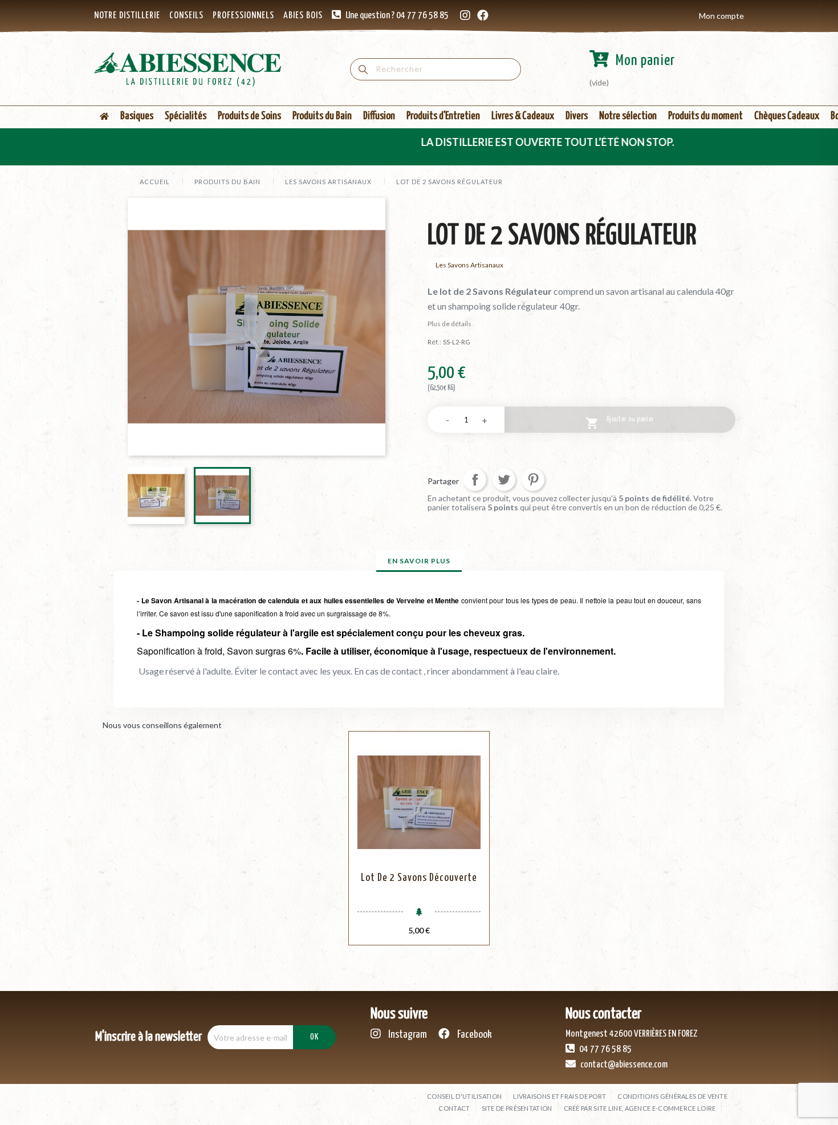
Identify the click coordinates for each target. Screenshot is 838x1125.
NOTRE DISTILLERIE (127, 16)
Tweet (504, 479)
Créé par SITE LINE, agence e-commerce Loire (640, 1108)
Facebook (473, 1034)
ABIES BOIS (303, 16)
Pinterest (533, 479)
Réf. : (434, 342)
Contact (454, 1108)
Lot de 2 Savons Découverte (419, 877)
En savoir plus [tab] (419, 561)
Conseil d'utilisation (464, 1096)
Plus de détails (449, 323)
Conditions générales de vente (672, 1096)
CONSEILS (186, 16)
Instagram (407, 1034)
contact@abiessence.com (623, 1065)
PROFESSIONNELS (243, 16)
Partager (474, 479)
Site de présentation (517, 1108)
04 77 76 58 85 (604, 1049)
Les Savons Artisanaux (469, 265)
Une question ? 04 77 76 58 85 (397, 16)
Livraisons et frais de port (559, 1096)
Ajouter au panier (619, 423)
